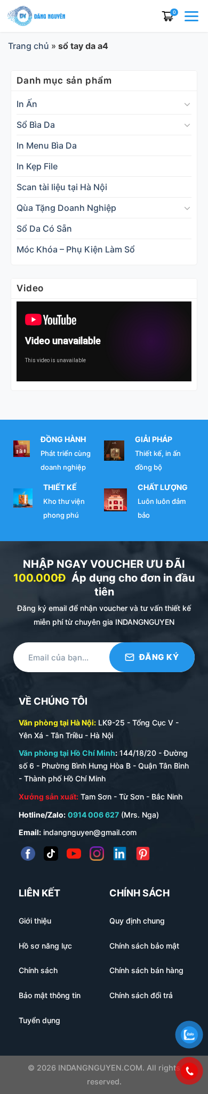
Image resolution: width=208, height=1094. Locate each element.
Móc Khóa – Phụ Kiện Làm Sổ (76, 249)
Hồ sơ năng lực (45, 945)
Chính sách (38, 970)
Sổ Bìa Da (36, 124)
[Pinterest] (142, 853)
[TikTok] (51, 853)
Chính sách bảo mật (144, 945)
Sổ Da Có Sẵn (44, 228)
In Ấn (27, 104)
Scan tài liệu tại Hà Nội (62, 187)
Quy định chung (137, 920)
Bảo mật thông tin (50, 995)
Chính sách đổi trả (141, 995)
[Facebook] (28, 853)
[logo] (36, 15)
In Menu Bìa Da (47, 145)
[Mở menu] (193, 16)
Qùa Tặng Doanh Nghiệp (66, 207)
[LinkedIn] (119, 853)
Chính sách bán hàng (146, 970)
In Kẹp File (37, 166)
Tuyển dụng (39, 1020)
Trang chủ (28, 45)
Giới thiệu (35, 920)
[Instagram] (96, 853)
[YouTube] (74, 853)
